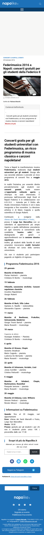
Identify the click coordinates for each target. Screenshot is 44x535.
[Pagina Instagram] (19, 505)
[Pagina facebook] (14, 505)
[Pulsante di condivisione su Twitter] (19, 461)
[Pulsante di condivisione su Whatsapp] (25, 461)
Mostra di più (10, 124)
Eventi (21, 58)
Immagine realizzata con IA (12, 97)
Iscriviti (34, 452)
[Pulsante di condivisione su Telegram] (32, 461)
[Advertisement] (22, 33)
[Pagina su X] (25, 505)
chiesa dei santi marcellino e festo (21, 477)
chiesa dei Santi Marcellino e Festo (19, 219)
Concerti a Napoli (10, 58)
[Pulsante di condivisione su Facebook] (12, 461)
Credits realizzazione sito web (28, 521)
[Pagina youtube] (30, 505)
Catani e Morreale (21, 519)
